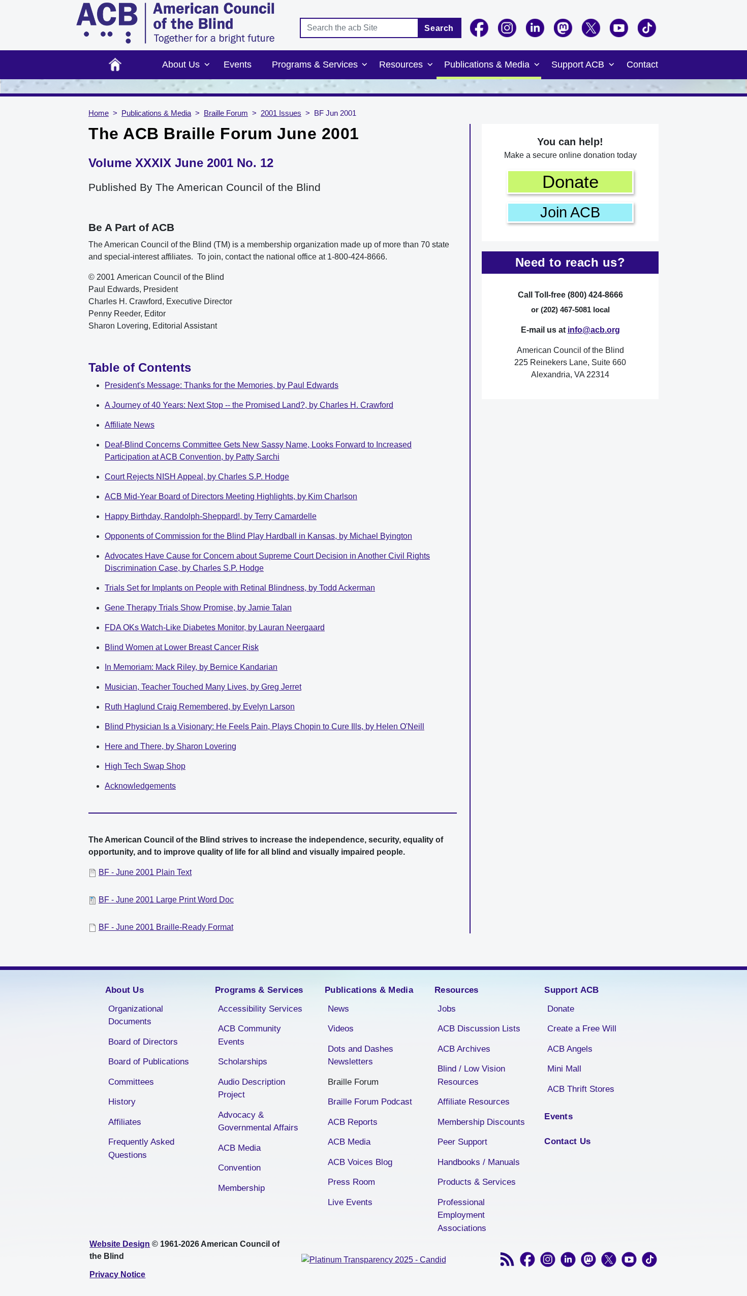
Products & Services (477, 1182)
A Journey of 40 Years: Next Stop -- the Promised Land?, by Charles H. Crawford (249, 405)
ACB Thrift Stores (580, 1089)
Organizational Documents (135, 1015)
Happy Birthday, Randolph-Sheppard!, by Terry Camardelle (211, 516)
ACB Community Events (249, 1035)
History (122, 1102)
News (338, 1009)
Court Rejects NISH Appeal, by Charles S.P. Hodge (197, 476)
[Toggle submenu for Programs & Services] (364, 65)
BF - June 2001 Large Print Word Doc (166, 899)
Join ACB (570, 212)
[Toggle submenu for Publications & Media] (536, 65)
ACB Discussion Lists (479, 1028)
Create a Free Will (581, 1028)
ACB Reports (353, 1122)
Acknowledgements (140, 786)
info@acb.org (594, 330)
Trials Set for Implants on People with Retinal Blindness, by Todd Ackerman (240, 588)
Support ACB (577, 64)
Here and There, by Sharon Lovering (170, 746)
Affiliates (124, 1122)
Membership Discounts (481, 1122)
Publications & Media (487, 64)
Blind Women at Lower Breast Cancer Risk (182, 647)
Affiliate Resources (474, 1102)
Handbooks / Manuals (479, 1162)
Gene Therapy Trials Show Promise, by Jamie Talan (198, 607)
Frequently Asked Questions (141, 1148)
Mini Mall (564, 1069)
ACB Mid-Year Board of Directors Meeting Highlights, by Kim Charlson (231, 496)
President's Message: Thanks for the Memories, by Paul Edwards (221, 385)
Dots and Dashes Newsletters (360, 1055)
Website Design (119, 1244)
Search (439, 28)
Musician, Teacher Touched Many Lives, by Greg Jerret (203, 687)
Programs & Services (315, 64)
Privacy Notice (117, 1274)
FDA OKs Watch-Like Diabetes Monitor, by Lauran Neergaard (215, 627)
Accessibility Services (260, 1009)
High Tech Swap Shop (145, 766)
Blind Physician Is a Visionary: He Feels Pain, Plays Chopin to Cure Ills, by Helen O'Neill (264, 726)
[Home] (175, 23)
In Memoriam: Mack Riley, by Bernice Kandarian (191, 667)
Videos (341, 1028)
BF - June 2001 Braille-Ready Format (166, 927)
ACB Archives (464, 1049)
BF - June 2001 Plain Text (145, 872)
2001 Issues (281, 113)
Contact (642, 64)
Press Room (351, 1182)
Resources (401, 64)
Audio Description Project (251, 1088)
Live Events (350, 1202)
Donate (570, 181)
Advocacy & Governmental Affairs (258, 1121)
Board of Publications (148, 1061)
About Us (181, 64)
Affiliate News (129, 424)
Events (238, 64)
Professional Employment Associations (462, 1215)
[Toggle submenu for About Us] (206, 65)
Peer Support (462, 1142)
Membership (241, 1188)
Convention (239, 1168)
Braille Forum (226, 113)
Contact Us (567, 1141)
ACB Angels (570, 1049)
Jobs (447, 1009)
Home (115, 64)
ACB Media (239, 1148)
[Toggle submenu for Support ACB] (611, 65)
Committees (131, 1082)
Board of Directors (143, 1042)
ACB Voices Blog (360, 1162)
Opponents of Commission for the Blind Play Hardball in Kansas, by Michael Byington (258, 536)
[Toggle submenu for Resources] (429, 65)
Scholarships (242, 1061)
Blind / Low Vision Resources (471, 1075)
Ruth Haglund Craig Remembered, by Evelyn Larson (200, 706)
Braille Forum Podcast (370, 1102)
